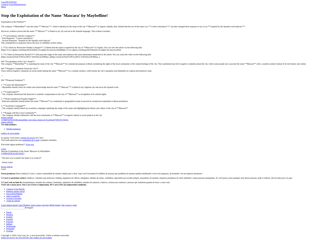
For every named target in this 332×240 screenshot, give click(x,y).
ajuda (74, 205)
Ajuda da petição (13, 201)
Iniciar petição (7, 167)
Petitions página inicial (15, 191)
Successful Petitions (14, 194)
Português (29, 208)
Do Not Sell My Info (24, 238)
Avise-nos (30, 144)
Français (9, 222)
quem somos (36, 205)
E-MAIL (64, 120)
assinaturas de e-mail (30, 140)
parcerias (45, 205)
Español (9, 219)
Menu (3, 7)
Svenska (9, 231)
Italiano (9, 224)
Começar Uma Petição (10, 4)
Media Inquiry (55, 205)
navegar (22, 4)
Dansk (9, 212)
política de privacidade (10, 133)
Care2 (3, 2)
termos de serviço (28, 138)
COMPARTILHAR (9, 153)
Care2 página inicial (9, 205)
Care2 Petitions (24, 205)
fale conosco (67, 205)
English (9, 217)
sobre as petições (13, 196)
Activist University (14, 198)
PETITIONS (11, 2)
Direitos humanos (13, 129)
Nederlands (11, 226)
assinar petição (7, 117)
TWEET (57, 120)
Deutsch (9, 215)
